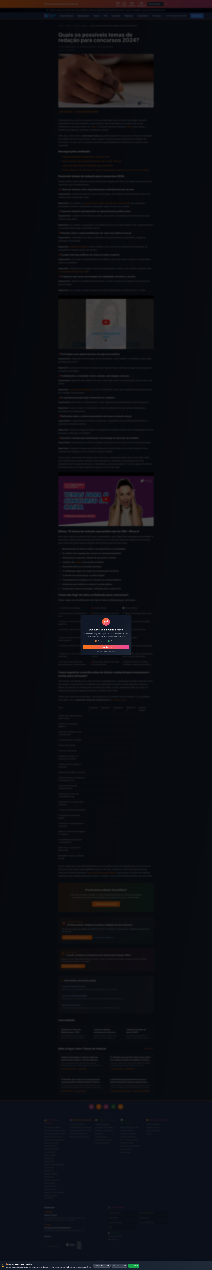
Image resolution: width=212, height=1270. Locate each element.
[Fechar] (130, 617)
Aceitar (135, 1265)
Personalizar (121, 1265)
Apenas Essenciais (102, 1265)
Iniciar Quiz (104, 648)
